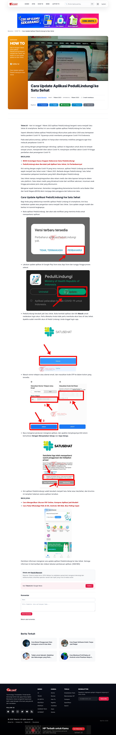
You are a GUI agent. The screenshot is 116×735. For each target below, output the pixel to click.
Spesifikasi (67, 702)
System (104, 4)
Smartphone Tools (69, 693)
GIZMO (27, 4)
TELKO (40, 696)
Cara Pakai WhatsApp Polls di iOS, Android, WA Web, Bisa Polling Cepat (51, 506)
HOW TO (40, 4)
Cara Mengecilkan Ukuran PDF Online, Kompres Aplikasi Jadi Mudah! (50, 502)
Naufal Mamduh (42, 97)
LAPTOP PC (56, 4)
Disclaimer (36, 722)
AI (38, 693)
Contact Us (19, 722)
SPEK (33, 4)
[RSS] (32, 711)
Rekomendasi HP (69, 696)
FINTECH (40, 705)
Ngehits (53, 702)
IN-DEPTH (41, 699)
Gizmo (53, 693)
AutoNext (54, 705)
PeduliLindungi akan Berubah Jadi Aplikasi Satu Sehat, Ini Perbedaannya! (52, 164)
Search (66, 705)
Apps (52, 709)
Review (53, 696)
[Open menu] (98, 4)
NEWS (48, 4)
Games (53, 712)
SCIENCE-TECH (42, 709)
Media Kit (27, 722)
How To (53, 699)
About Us (10, 722)
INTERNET (41, 712)
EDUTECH (41, 702)
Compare (67, 699)
